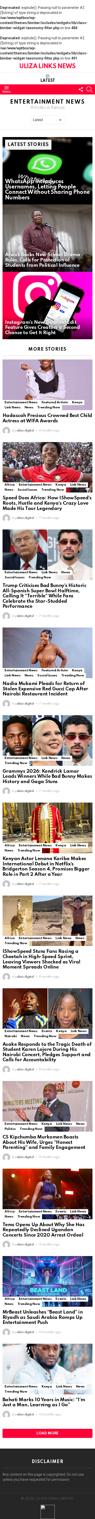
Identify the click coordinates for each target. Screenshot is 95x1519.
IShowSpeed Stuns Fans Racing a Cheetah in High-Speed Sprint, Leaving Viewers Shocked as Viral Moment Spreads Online (41, 959)
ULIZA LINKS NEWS (47, 66)
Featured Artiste (55, 402)
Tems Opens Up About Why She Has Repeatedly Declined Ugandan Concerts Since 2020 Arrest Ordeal (43, 1230)
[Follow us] (81, 89)
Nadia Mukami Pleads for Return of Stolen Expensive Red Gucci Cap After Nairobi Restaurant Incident (45, 688)
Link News (13, 407)
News (29, 407)
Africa (10, 484)
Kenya (77, 402)
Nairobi (11, 1036)
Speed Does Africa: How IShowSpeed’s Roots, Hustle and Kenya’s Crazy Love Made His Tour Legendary (47, 503)
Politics (10, 1129)
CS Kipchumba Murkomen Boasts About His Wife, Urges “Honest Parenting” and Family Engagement (44, 1142)
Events (47, 1031)
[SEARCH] (89, 89)
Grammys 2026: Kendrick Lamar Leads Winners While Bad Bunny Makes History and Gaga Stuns (47, 776)
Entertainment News (21, 402)
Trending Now (48, 407)
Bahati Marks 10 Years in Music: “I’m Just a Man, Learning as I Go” (44, 1402)
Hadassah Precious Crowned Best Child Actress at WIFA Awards (47, 418)
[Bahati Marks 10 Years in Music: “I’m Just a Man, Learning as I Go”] (47, 1369)
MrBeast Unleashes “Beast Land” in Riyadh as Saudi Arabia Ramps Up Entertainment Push (43, 1317)
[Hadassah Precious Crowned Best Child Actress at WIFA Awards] (47, 384)
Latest (47, 81)
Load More (47, 1433)
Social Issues (27, 489)
